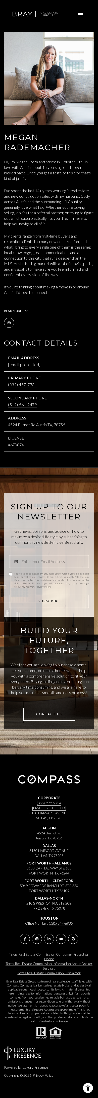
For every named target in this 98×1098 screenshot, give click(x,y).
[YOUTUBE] (61, 939)
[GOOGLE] (73, 939)
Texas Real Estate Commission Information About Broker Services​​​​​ (49, 965)
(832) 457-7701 (22, 384)
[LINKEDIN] (49, 939)
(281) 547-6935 (61, 923)
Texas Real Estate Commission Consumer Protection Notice (49, 956)
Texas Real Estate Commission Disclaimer (49, 973)
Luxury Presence (35, 1067)
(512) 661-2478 (22, 404)
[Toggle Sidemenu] (80, 14)
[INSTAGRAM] (9, 323)
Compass (26, 985)
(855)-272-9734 (49, 803)
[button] (49, 714)
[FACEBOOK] (25, 939)
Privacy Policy (43, 586)
